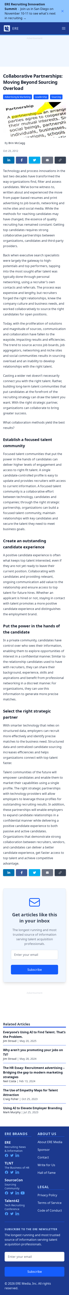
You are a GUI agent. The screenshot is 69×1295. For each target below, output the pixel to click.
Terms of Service (50, 1203)
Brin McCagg (16, 143)
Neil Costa (9, 1081)
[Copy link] (60, 160)
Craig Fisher (11, 1099)
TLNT (9, 1163)
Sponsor (44, 1150)
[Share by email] (47, 160)
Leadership (41, 97)
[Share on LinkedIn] (8, 160)
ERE (8, 1142)
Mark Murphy (12, 1112)
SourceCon (14, 1180)
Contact (43, 1157)
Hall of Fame (47, 1173)
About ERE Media (50, 1142)
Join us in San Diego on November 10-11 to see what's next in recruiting (30, 11)
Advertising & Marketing (17, 97)
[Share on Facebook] (21, 160)
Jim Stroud (9, 1041)
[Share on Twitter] (34, 160)
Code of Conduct (50, 1210)
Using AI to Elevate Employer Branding (32, 1108)
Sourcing (56, 97)
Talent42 (12, 1200)
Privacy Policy (47, 1195)
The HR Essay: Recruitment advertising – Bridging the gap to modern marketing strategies (34, 1072)
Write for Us (46, 1165)
